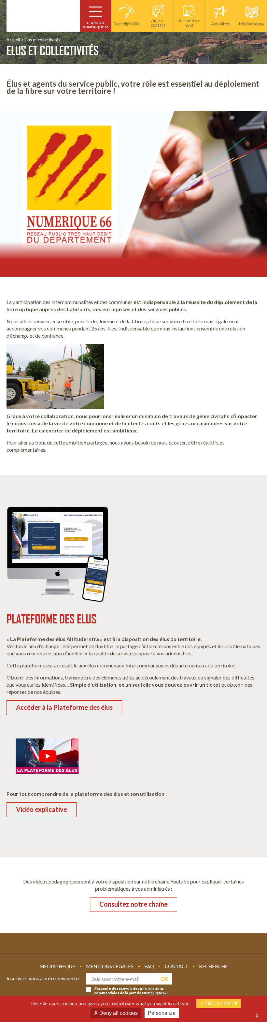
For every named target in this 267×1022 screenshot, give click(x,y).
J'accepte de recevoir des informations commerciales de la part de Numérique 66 (130, 990)
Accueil (13, 39)
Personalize (162, 1013)
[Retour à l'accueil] (43, 16)
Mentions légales (110, 966)
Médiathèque (57, 966)
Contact (176, 966)
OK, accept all (220, 1003)
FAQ (149, 966)
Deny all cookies (118, 1013)
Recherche (213, 966)
